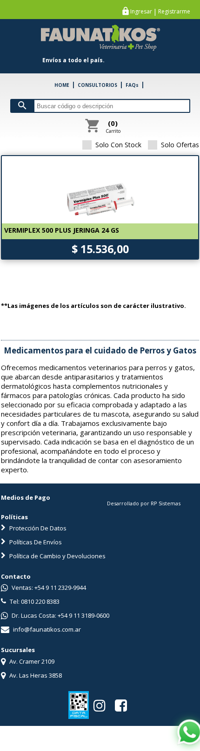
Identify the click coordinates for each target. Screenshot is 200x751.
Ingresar (141, 11)
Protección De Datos (37, 528)
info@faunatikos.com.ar (46, 629)
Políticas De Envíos (35, 542)
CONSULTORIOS (97, 85)
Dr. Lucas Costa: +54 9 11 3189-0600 (59, 615)
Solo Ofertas (180, 144)
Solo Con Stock (118, 144)
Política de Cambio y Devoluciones (57, 556)
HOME (61, 85)
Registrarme (174, 11)
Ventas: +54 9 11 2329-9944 (48, 587)
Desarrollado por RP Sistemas (143, 503)
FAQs (132, 85)
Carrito (113, 126)
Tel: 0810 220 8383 (34, 601)
